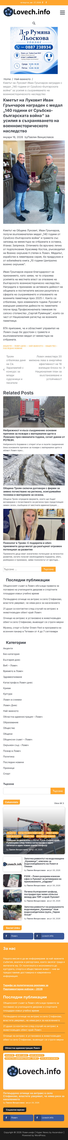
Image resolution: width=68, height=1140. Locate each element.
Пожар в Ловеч (12, 751)
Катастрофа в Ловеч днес (18, 682)
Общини (7, 733)
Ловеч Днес (20, 346)
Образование (10, 722)
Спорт (6, 773)
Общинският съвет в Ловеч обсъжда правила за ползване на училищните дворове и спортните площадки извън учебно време (31, 589)
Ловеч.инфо (28, 1132)
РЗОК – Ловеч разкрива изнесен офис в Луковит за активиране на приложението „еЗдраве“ (42, 879)
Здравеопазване (12, 677)
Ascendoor (57, 1132)
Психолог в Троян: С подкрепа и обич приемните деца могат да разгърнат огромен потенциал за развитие (32, 546)
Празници (8, 768)
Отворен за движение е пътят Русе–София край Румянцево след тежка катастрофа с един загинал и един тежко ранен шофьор (32, 843)
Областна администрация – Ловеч (23, 716)
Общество (50, 346)
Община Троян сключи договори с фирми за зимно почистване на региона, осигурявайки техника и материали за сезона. (32, 491)
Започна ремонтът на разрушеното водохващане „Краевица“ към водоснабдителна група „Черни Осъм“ (44, 910)
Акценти (7, 346)
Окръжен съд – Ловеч (16, 745)
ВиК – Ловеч (10, 665)
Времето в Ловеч (13, 671)
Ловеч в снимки (12, 699)
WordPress (40, 1135)
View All (58, 803)
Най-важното (36, 346)
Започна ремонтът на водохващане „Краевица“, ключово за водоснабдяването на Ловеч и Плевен (44, 862)
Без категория (11, 654)
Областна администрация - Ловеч (21, 1058)
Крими (7, 688)
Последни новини (12, 348)
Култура (7, 693)
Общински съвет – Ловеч (17, 739)
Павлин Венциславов (41, 137)
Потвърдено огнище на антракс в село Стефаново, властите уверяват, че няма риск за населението (33, 1096)
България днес (11, 659)
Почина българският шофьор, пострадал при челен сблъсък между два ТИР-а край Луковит (41, 894)
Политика (8, 756)
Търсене (8, 783)
